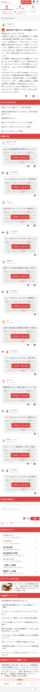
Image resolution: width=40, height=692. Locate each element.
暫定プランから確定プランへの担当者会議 (16, 107)
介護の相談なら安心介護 (9, 665)
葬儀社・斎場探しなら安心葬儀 (16, 676)
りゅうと (10, 201)
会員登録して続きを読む (20, 157)
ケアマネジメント (23, 12)
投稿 (35, 518)
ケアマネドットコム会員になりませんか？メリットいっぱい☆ (20, 654)
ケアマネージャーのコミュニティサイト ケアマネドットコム (20, 668)
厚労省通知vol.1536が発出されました (15, 601)
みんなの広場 (20, 8)
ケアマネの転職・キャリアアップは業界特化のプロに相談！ (20, 623)
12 (37, 96)
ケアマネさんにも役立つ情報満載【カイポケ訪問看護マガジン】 (20, 636)
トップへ (35, 689)
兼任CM (9, 261)
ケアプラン (33, 12)
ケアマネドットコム (6, 2)
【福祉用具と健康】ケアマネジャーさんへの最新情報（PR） (20, 647)
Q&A (6, 8)
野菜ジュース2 (12, 440)
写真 (28, 518)
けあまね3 (10, 24)
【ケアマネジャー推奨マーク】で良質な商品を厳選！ (20, 618)
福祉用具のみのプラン (9, 118)
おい (8, 321)
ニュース (33, 8)
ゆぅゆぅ (10, 380)
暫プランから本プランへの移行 (12, 131)
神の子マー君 (11, 142)
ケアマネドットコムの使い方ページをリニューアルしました (20, 612)
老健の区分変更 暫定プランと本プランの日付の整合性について (19, 113)
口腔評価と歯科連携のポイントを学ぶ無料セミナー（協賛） (19, 606)
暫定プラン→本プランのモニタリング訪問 (16, 127)
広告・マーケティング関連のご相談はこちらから (18, 642)
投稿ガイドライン (6, 523)
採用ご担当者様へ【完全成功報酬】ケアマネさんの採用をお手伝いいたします (20, 630)
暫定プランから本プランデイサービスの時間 (17, 122)
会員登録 (27, 2)
